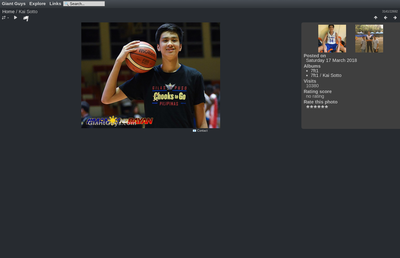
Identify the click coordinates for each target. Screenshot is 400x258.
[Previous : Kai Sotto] (385, 17)
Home (8, 11)
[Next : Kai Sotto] (395, 17)
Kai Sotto (332, 75)
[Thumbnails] (376, 17)
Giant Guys (14, 3)
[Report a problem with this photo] (26, 18)
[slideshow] (15, 17)
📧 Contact (200, 130)
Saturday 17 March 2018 (331, 60)
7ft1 (315, 70)
